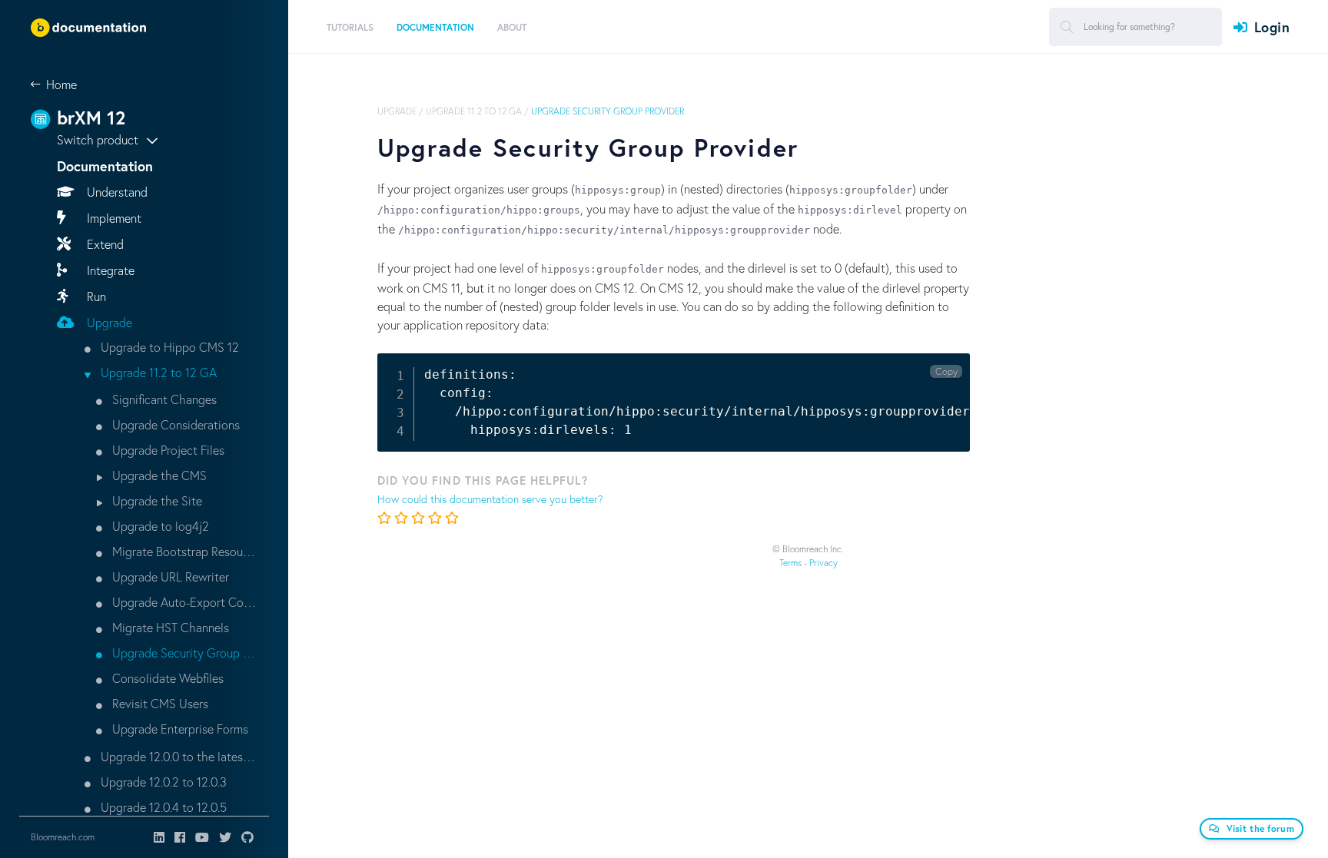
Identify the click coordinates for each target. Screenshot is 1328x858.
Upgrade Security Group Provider (183, 652)
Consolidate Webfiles (166, 678)
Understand (116, 192)
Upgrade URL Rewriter (169, 576)
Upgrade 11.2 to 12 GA (157, 372)
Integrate (109, 270)
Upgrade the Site (155, 500)
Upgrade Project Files (166, 450)
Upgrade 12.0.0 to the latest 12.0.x (177, 756)
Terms (790, 562)
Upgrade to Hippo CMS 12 (168, 347)
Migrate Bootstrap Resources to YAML (183, 551)
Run (95, 296)
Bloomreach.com (63, 837)
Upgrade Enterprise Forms (178, 729)
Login (1272, 27)
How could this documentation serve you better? (490, 499)
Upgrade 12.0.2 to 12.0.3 (162, 782)
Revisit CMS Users (158, 703)
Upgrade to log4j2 (159, 526)
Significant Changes (163, 399)
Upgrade (108, 322)
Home (61, 84)
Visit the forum (1261, 828)
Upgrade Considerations (174, 424)
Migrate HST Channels (169, 627)
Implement (112, 218)
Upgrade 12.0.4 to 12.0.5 (162, 807)
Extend (104, 244)
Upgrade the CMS (158, 475)
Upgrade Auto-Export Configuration (183, 602)
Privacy (823, 562)
